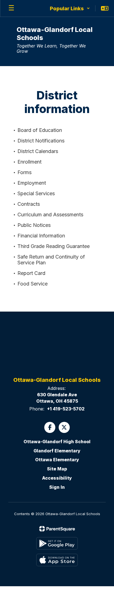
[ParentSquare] (57, 529)
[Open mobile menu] (11, 8)
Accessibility (57, 478)
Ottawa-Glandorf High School (57, 441)
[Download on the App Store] (57, 560)
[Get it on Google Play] (57, 543)
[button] (69, 8)
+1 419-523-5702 (66, 409)
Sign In (57, 487)
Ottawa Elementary (57, 459)
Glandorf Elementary (57, 450)
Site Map (57, 469)
